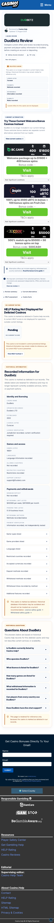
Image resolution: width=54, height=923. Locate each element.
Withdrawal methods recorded (19, 579)
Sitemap (6, 902)
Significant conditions (15, 180)
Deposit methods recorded (17, 571)
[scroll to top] (51, 920)
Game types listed (14, 534)
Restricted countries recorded (19, 556)
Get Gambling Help (12, 844)
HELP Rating (8, 849)
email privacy (32, 776)
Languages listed (13, 549)
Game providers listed (15, 541)
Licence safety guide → (34, 610)
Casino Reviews (10, 854)
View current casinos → (14, 139)
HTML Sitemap (10, 907)
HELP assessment (11, 297)
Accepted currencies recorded (19, 564)
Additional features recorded (18, 593)
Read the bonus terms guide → (33, 271)
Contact (6, 892)
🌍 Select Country (27, 791)
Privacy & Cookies (12, 912)
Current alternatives (30, 292)
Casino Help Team (12, 875)
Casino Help (23, 29)
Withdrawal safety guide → (21, 613)
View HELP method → (15, 354)
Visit (27, 170)
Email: (5, 760)
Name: (6, 751)
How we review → (13, 286)
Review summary (11, 292)
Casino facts (27, 297)
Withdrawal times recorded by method (22, 586)
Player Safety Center (13, 839)
